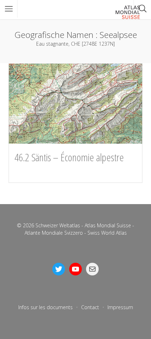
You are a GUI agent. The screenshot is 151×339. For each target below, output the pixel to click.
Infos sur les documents (45, 307)
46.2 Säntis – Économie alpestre (69, 157)
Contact (90, 307)
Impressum (120, 307)
